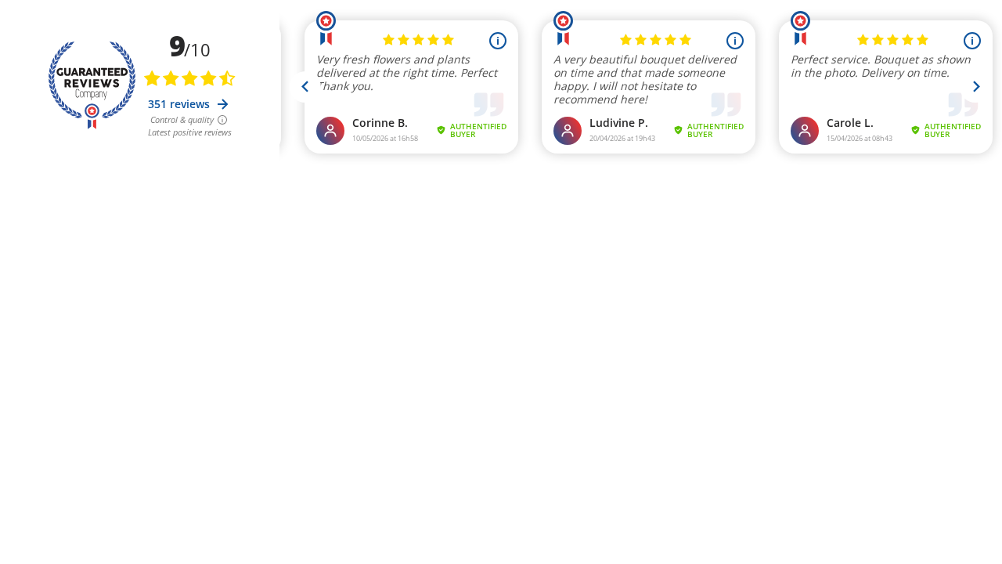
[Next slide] (975, 87)
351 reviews (180, 103)
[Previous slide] (305, 87)
